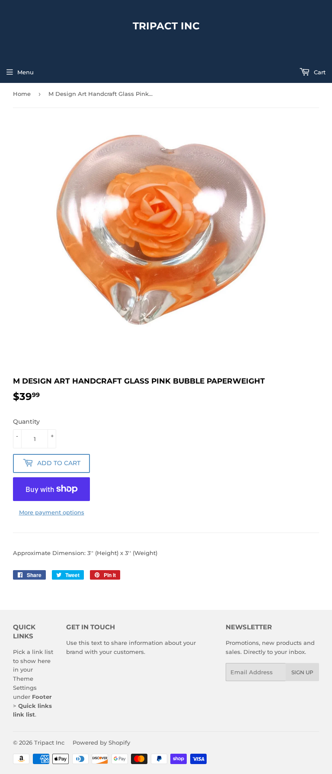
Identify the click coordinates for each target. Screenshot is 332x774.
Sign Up (302, 672)
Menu (25, 72)
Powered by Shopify (101, 742)
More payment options (51, 512)
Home (22, 93)
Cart (319, 72)
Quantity (26, 421)
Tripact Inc (166, 26)
